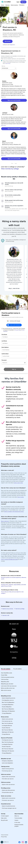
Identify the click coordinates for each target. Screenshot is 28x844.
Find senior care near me (8, 800)
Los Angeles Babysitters (7, 704)
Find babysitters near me (8, 700)
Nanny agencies (5, 521)
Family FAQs (4, 675)
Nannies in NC (5, 615)
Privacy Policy (18, 330)
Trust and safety (18, 818)
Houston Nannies (6, 727)
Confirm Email (5, 353)
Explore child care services (8, 784)
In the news (17, 822)
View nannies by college (10, 169)
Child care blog (4, 679)
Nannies (7, 5)
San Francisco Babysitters (8, 709)
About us (17, 816)
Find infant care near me (7, 778)
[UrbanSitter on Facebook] (19, 842)
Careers (16, 820)
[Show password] (25, 362)
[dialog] (2, 842)
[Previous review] (2, 268)
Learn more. (8, 63)
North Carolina (14, 5)
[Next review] (25, 268)
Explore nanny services (7, 608)
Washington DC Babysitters (8, 711)
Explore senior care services (8, 798)
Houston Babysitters (6, 706)
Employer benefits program (19, 825)
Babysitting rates (5, 681)
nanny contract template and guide (9, 559)
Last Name (4, 341)
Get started (7, 41)
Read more (3, 97)
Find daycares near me (7, 740)
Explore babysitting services (8, 698)
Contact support (5, 816)
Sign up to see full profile (14, 100)
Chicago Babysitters (6, 713)
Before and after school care (7, 688)
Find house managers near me (9, 808)
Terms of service (4, 834)
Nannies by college (19, 608)
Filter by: (3, 66)
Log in (18, 2)
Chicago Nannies (6, 734)
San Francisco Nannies (7, 730)
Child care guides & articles (7, 677)
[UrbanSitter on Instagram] (22, 842)
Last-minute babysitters (7, 763)
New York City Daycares (7, 742)
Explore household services (8, 806)
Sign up (23, 2)
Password (4, 360)
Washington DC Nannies (7, 732)
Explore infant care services (8, 776)
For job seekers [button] (17, 669)
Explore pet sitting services (8, 790)
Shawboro (21, 5)
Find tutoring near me (7, 771)
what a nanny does (18, 482)
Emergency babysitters (7, 760)
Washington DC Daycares (8, 751)
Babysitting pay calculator (7, 683)
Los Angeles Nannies (7, 725)
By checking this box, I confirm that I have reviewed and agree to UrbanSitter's (14, 330)
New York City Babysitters (8, 702)
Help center (4, 818)
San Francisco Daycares (7, 748)
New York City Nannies (7, 723)
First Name (4, 334)
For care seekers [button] (5, 669)
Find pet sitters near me (7, 792)
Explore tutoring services (8, 768)
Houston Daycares (6, 746)
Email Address (5, 347)
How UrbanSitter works (6, 673)
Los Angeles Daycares (7, 744)
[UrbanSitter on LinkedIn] (25, 842)
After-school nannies (6, 690)
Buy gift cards (4, 820)
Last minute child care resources (8, 686)
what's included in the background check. (14, 511)
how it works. (21, 497)
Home (2, 5)
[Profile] (14, 76)
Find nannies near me (7, 721)
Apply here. (12, 44)
